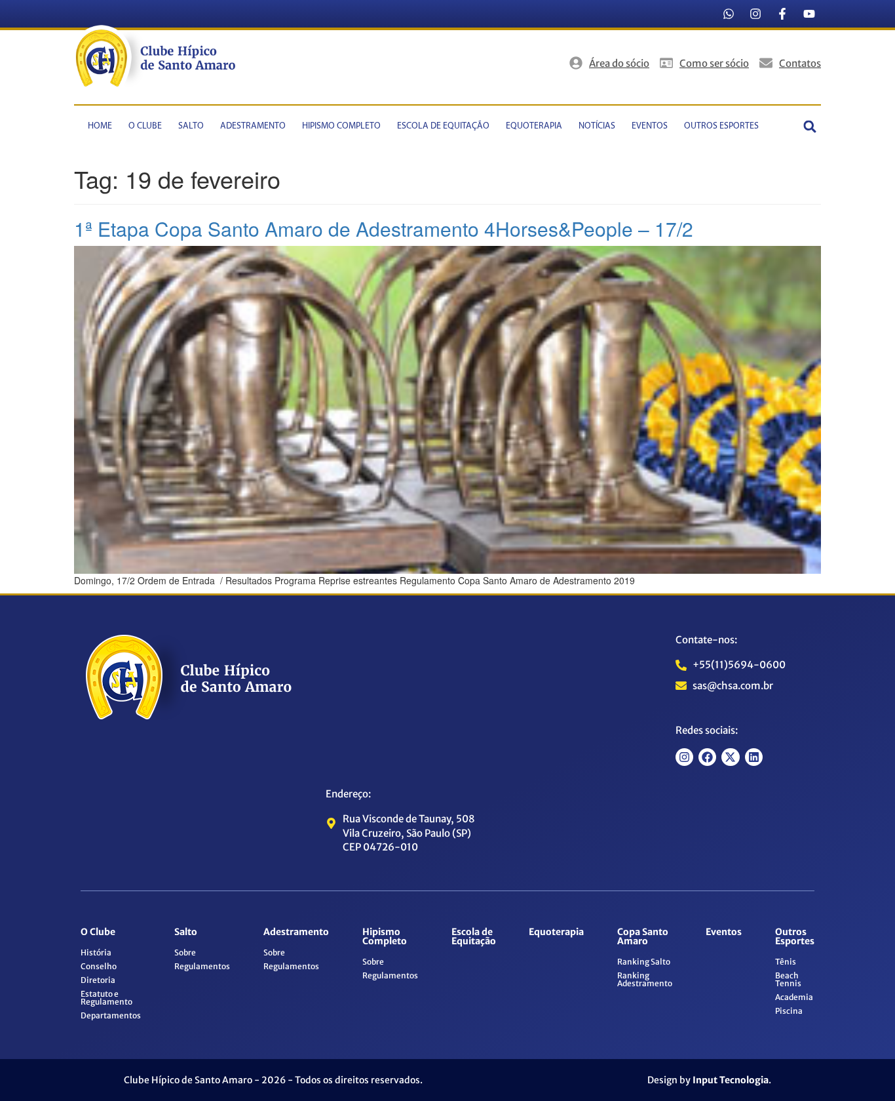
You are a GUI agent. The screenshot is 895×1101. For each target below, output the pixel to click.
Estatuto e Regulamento (106, 998)
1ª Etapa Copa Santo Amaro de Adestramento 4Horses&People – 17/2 (383, 228)
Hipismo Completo (341, 126)
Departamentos (111, 1015)
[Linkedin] (754, 757)
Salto (191, 126)
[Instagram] (755, 14)
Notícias (597, 126)
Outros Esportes (721, 126)
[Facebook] (707, 757)
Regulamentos (202, 966)
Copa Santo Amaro (642, 936)
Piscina (789, 1011)
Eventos (650, 126)
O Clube (145, 126)
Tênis (785, 962)
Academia (794, 997)
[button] (810, 126)
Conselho (99, 966)
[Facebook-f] (782, 14)
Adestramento (253, 126)
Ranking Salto (643, 962)
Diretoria (98, 980)
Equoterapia (534, 126)
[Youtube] (809, 14)
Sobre (185, 952)
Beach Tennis (788, 979)
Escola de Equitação (443, 126)
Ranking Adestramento (644, 979)
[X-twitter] (730, 757)
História (96, 952)
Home (100, 126)
